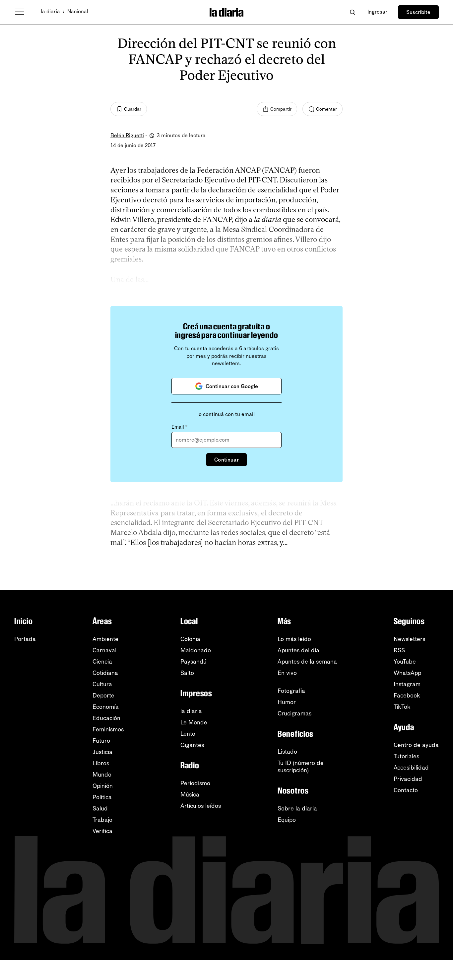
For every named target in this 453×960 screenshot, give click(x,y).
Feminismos (108, 729)
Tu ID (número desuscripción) (301, 766)
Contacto (406, 790)
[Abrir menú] (19, 12)
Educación (106, 718)
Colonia (190, 639)
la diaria (50, 11)
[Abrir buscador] (352, 12)
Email (179, 427)
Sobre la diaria (297, 808)
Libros (101, 763)
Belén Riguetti (127, 135)
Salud (100, 808)
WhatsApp (407, 673)
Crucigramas (294, 713)
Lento (187, 733)
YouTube (405, 661)
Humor (287, 702)
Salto (187, 673)
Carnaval (104, 650)
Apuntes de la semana (307, 661)
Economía (106, 706)
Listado (287, 751)
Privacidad (408, 779)
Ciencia (102, 661)
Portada (25, 639)
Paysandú (193, 661)
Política (102, 797)
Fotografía (291, 690)
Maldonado (195, 650)
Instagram (407, 684)
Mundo (102, 774)
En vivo (287, 673)
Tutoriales (406, 756)
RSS (399, 650)
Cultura (102, 684)
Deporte (103, 695)
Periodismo (195, 783)
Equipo (287, 819)
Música (189, 794)
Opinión (103, 786)
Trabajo (102, 819)
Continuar (226, 460)
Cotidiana (105, 673)
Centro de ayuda (416, 745)
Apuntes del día (298, 650)
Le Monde (193, 722)
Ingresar (377, 12)
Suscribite (418, 12)
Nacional (77, 11)
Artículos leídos (200, 805)
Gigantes (192, 745)
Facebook (407, 695)
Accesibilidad (411, 767)
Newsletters (409, 639)
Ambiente (105, 639)
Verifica (102, 831)
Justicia (102, 752)
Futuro (101, 740)
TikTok (402, 706)
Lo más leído (294, 639)
